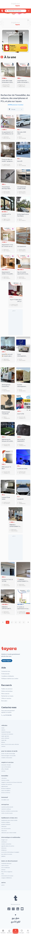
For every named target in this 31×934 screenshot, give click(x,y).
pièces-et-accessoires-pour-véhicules (10, 744)
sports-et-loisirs (5, 865)
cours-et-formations (6, 767)
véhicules (4, 725)
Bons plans (4, 700)
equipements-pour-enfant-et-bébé (9, 820)
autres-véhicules (5, 738)
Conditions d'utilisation (7, 676)
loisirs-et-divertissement (9, 861)
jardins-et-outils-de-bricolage (8, 753)
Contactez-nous (5, 671)
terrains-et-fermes (5, 792)
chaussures (4, 830)
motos (2, 728)
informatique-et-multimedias (10, 837)
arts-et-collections (5, 867)
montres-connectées (6, 844)
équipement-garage (6, 732)
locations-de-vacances (6, 784)
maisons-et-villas (5, 780)
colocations (4, 778)
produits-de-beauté (5, 824)
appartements (4, 786)
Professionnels (5, 673)
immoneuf (4, 797)
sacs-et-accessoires (6, 828)
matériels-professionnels (7, 807)
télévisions (3, 848)
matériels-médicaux (6, 809)
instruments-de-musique (7, 875)
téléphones (4, 850)
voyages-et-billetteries (6, 877)
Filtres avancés (5, 693)
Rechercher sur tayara (7, 696)
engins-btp (3, 740)
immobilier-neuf (5, 799)
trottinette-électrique (6, 863)
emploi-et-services (7, 762)
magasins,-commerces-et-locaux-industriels (11, 782)
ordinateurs (4, 842)
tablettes (3, 856)
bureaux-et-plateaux (6, 788)
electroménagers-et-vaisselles (8, 755)
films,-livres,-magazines (6, 871)
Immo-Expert (6, 660)
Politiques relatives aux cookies (9, 678)
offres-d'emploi (5, 769)
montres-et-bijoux (5, 822)
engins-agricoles (5, 736)
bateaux (3, 742)
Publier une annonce (6, 688)
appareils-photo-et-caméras (7, 846)
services (3, 771)
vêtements (3, 826)
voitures (3, 730)
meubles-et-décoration (6, 757)
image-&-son (4, 839)
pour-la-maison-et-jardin (9, 751)
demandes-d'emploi (6, 764)
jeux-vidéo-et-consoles (6, 854)
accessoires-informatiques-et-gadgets (10, 852)
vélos (2, 873)
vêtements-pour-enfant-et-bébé (8, 832)
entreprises (5, 804)
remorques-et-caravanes (7, 734)
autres (3, 882)
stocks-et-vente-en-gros (7, 813)
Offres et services (6, 698)
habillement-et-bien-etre (9, 818)
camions (3, 746)
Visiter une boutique (6, 691)
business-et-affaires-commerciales (9, 811)
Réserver (23, 47)
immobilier (4, 775)
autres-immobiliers (5, 790)
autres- (3, 885)
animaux (3, 869)
